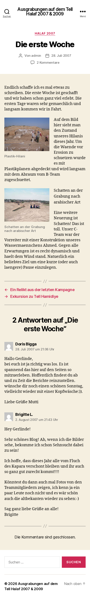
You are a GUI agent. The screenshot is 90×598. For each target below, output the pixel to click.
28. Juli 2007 (61, 55)
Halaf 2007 (45, 33)
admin (36, 55)
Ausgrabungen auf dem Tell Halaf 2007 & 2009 (45, 11)
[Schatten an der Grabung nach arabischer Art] (26, 205)
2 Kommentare (48, 62)
